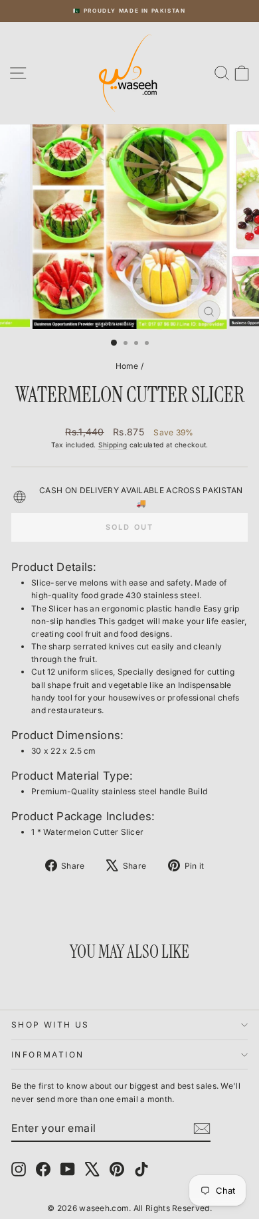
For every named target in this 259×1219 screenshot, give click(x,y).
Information (47, 1054)
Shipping (112, 445)
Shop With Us (50, 1025)
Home (127, 366)
